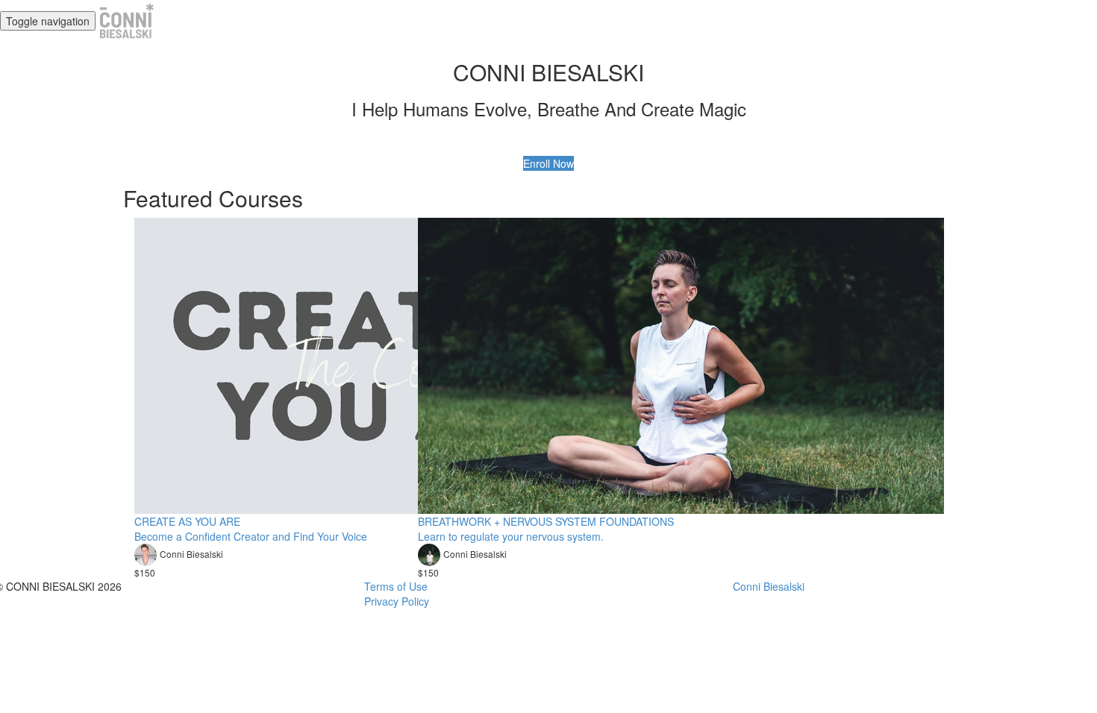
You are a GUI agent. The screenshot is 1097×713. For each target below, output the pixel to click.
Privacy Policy (396, 601)
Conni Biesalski (768, 586)
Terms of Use (396, 586)
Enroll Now (548, 163)
